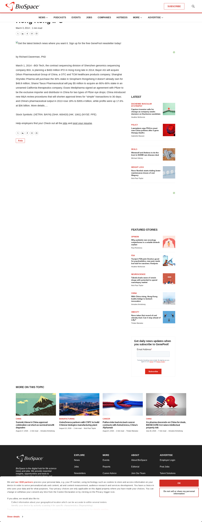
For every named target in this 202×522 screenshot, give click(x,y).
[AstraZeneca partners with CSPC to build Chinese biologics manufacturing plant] (79, 404)
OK (179, 483)
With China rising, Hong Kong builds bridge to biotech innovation (144, 298)
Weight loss (137, 167)
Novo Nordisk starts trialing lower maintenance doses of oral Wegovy (145, 172)
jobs (65, 123)
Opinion (135, 237)
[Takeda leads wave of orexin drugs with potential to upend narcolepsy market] (169, 279)
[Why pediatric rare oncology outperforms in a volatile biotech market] (169, 242)
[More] (47, 17)
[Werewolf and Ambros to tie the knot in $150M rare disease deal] (169, 154)
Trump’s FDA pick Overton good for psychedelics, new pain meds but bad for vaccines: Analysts (145, 261)
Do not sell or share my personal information (179, 492)
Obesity (135, 312)
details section (100, 509)
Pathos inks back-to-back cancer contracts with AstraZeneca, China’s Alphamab (120, 425)
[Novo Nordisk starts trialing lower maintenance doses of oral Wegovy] (169, 172)
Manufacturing (67, 419)
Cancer (106, 419)
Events (76, 17)
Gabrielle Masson (137, 136)
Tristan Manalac (137, 323)
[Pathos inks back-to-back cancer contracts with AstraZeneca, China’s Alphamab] (123, 404)
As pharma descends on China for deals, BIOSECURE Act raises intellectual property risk (166, 425)
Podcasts (60, 17)
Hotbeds (122, 17)
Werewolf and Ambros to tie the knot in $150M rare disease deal (145, 154)
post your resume (82, 123)
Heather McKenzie (138, 117)
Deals (134, 149)
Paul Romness (136, 248)
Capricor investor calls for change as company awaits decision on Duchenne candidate (145, 111)
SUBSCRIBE (174, 6)
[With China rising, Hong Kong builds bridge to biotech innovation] (169, 298)
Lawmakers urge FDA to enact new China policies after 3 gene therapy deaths (145, 130)
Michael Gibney (137, 158)
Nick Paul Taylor (137, 178)
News (42, 17)
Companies (104, 17)
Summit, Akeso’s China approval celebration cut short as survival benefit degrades (35, 425)
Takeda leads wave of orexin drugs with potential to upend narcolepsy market (144, 280)
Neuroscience (138, 274)
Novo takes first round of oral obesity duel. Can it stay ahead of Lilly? (146, 317)
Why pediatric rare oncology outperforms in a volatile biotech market (145, 242)
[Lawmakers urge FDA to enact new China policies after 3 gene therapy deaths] (169, 130)
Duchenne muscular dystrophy (141, 105)
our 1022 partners (24, 482)
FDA (133, 255)
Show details (13, 516)
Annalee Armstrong (138, 304)
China (134, 293)
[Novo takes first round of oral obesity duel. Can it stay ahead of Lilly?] (169, 317)
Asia (20, 140)
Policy (134, 125)
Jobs (89, 17)
